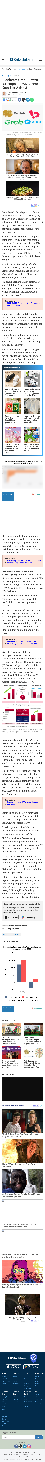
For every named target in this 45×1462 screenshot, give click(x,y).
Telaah (26, 1397)
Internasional (6, 1381)
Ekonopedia (39, 1374)
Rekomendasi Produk (11, 368)
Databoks (5, 1421)
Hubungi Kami (23, 1456)
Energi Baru (5, 1397)
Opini (26, 1399)
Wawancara (28, 1401)
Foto (36, 1401)
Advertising (26, 1452)
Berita (4, 1374)
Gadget (29, 69)
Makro (15, 1376)
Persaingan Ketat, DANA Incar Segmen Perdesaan (22, 803)
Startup (22, 69)
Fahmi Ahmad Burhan (21, 93)
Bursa (15, 1381)
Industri (4, 1379)
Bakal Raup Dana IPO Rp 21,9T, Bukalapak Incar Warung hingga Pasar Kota (24, 562)
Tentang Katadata (15, 1452)
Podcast (38, 1404)
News (37, 1394)
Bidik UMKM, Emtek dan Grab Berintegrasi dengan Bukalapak (24, 304)
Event (4, 1423)
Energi (4, 1383)
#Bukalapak (15, 934)
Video (37, 1392)
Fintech (14, 69)
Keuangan (16, 1379)
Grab (4, 212)
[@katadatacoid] (29, 1446)
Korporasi (16, 1383)
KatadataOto (6, 1426)
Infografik (16, 1397)
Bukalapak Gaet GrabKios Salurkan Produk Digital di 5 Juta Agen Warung (22, 642)
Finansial (16, 1374)
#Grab (5, 934)
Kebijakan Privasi (27, 1454)
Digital (8, 76)
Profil (37, 1381)
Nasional (5, 1376)
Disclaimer (38, 1454)
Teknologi (38, 69)
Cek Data (16, 1401)
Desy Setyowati (13, 929)
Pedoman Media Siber (12, 1454)
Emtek (11, 212)
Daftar (39, 1437)
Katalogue (38, 1399)
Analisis (15, 1399)
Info (3, 1409)
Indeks (4, 1412)
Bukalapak (21, 212)
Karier (34, 1452)
